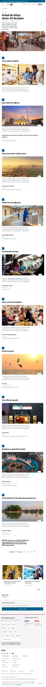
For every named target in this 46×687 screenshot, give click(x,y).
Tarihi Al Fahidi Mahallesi (9, 335)
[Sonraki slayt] (36, 562)
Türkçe (29, 4)
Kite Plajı (4, 384)
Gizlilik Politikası (22, 679)
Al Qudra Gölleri (6, 531)
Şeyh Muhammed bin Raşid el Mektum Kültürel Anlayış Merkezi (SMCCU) (20, 136)
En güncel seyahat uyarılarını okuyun (21, 1)
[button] (40, 683)
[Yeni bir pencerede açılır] (25, 552)
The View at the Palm (8, 186)
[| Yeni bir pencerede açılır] (4, 653)
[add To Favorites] (41, 23)
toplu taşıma (11, 540)
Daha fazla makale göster (9, 589)
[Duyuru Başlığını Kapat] (42, 1)
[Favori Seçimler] (26, 4)
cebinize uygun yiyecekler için (14, 278)
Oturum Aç (34, 4)
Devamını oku (25, 91)
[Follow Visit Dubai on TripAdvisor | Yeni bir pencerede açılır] (7, 653)
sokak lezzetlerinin (8, 542)
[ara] (23, 4)
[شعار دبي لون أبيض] (4, 650)
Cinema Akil (5, 433)
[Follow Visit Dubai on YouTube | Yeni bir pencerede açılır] (13, 653)
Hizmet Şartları (30, 679)
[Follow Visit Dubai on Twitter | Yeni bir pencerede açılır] (10, 653)
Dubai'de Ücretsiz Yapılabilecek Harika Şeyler (32, 582)
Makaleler (5, 8)
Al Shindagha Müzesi (8, 235)
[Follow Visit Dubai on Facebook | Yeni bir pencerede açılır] (2, 653)
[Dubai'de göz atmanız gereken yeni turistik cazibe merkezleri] (12, 572)
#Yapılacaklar (5, 597)
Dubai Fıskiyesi (6, 482)
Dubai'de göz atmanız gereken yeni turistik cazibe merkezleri (12, 582)
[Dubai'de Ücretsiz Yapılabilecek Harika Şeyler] (34, 572)
